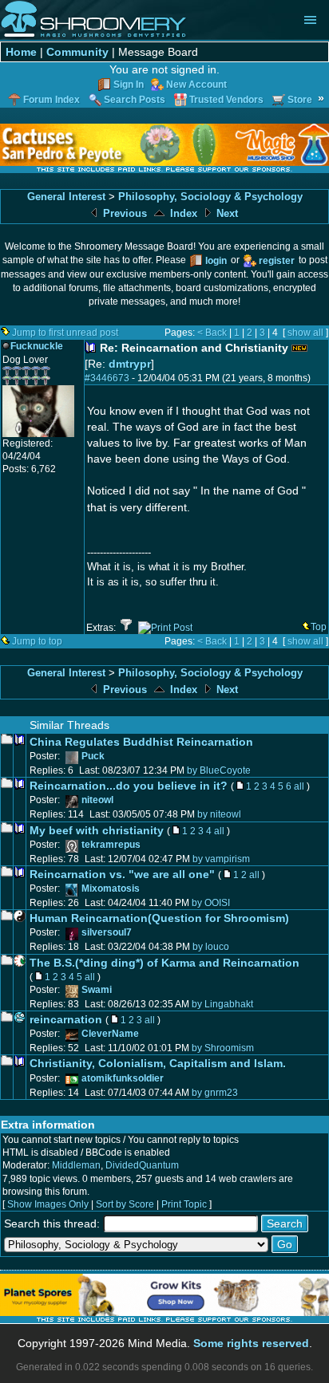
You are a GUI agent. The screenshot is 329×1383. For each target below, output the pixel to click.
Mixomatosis (110, 888)
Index (182, 213)
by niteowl (219, 814)
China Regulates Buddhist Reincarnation (141, 741)
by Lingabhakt (222, 1004)
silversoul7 (106, 932)
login (216, 260)
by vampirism (221, 859)
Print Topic (184, 1204)
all (299, 786)
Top (319, 627)
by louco (210, 947)
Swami (96, 990)
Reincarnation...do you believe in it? (129, 785)
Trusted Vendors (226, 99)
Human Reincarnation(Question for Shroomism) (159, 918)
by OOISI (211, 903)
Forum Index (51, 99)
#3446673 (107, 378)
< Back (212, 332)
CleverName (110, 1033)
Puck (93, 756)
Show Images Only (48, 1204)
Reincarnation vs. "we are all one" (122, 874)
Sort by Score (125, 1204)
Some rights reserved (251, 1343)
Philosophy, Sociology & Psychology (210, 197)
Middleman (76, 1165)
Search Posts (134, 99)
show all (305, 332)
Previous (123, 213)
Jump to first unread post (65, 332)
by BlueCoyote (219, 770)
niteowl (97, 800)
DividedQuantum (142, 1165)
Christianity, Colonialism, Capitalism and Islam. (158, 1063)
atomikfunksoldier (122, 1078)
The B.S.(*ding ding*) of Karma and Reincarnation (164, 962)
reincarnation (66, 1019)
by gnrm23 (215, 1092)
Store (299, 99)
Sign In (128, 84)
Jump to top (37, 641)
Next (225, 213)
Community (77, 51)
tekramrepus (111, 844)
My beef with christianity (97, 830)
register (277, 260)
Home (21, 51)
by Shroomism (223, 1048)
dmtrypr (130, 363)
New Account (196, 84)
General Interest (66, 197)
